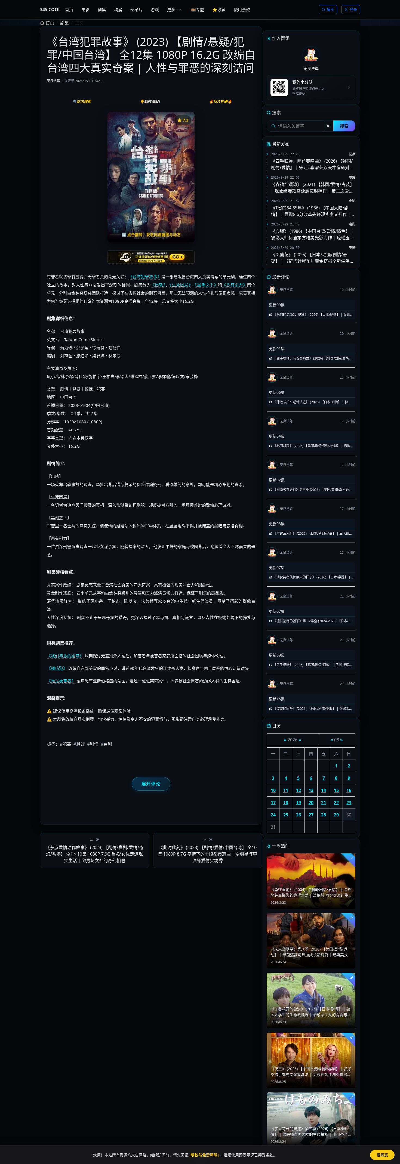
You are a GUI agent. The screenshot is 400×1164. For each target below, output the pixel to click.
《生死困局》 (180, 284)
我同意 (382, 1154)
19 (298, 803)
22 (336, 803)
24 (273, 815)
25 (285, 815)
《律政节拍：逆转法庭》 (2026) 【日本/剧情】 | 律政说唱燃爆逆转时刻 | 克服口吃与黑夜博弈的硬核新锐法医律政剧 (310, 402)
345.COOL (50, 10)
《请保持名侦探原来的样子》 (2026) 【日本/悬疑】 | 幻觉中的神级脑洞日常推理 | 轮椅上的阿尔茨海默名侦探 (310, 577)
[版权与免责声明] (204, 1154)
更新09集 (277, 304)
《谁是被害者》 (61, 680)
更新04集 (277, 436)
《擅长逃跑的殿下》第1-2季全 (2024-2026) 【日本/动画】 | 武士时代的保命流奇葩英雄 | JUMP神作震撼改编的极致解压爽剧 (311, 621)
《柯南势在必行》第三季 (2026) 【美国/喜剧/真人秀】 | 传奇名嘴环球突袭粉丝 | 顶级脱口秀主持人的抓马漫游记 (310, 489)
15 (336, 790)
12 (298, 790)
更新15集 (277, 698)
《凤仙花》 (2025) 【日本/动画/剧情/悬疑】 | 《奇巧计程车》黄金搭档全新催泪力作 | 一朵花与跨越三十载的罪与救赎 (312, 258)
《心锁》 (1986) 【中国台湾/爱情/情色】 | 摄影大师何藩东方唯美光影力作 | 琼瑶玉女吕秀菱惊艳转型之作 (312, 234)
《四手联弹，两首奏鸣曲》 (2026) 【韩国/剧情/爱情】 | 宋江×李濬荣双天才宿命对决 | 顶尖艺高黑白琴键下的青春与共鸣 (312, 164)
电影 (352, 177)
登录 (353, 9)
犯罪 (65, 744)
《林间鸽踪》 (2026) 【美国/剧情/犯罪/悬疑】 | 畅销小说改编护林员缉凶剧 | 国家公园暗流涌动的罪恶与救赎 (310, 446)
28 (323, 815)
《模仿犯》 (57, 668)
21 (323, 803)
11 (285, 790)
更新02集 (277, 479)
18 (285, 803)
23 (348, 803)
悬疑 (79, 744)
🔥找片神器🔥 (220, 101)
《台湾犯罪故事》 (144, 276)
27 (311, 815)
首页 (49, 23)
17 (273, 803)
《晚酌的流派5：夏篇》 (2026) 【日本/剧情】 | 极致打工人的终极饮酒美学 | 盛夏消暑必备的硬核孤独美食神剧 (311, 314)
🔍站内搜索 (81, 101)
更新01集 (277, 348)
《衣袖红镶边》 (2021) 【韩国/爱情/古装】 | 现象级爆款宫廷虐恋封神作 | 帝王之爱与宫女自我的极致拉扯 (312, 187)
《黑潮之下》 (206, 284)
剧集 (64, 23)
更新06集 (277, 392)
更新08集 (277, 523)
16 (348, 790)
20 (311, 803)
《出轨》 (158, 284)
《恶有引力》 (234, 284)
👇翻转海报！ (151, 101)
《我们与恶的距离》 (65, 655)
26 (298, 815)
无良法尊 (53, 81)
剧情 (93, 744)
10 (273, 790)
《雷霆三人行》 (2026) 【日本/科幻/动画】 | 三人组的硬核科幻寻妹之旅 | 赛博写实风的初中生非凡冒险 (310, 533)
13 (311, 790)
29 (336, 815)
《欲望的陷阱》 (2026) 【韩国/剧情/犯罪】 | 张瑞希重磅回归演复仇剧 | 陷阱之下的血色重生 (310, 708)
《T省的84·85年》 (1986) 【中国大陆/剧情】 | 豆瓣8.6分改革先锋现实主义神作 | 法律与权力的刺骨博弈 (310, 211)
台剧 (106, 744)
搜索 (330, 9)
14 (323, 790)
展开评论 (151, 784)
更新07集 (277, 567)
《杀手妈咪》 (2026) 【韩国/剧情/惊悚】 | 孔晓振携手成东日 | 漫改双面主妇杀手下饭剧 (310, 665)
